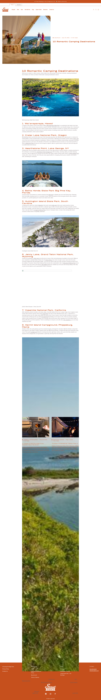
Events (19, 4)
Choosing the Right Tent (8, 666)
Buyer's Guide (38, 9)
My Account (34, 675)
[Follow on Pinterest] (55, 694)
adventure (57, 37)
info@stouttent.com (94, 670)
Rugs (33, 9)
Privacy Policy (5, 669)
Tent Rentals (34, 666)
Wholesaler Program (65, 671)
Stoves (62, 669)
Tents (18, 9)
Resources (45, 9)
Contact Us (51, 9)
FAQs (32, 669)
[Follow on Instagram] (50, 694)
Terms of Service (35, 677)
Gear (22, 9)
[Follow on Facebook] (46, 694)
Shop (12, 4)
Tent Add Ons (27, 9)
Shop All (13, 9)
